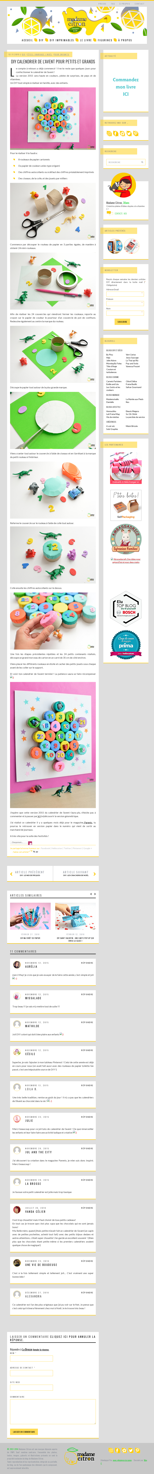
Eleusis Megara (132, 411)
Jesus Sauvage (132, 357)
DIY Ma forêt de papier (30, 938)
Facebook (45, 848)
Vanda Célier (35, 1211)
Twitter (67, 848)
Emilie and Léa (112, 384)
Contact (140, 3)
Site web (15, 1382)
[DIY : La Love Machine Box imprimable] (131, 253)
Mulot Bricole (132, 426)
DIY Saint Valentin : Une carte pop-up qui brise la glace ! (75, 939)
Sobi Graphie (112, 429)
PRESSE (102, 3)
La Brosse (33, 1184)
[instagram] (109, 136)
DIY (41, 40)
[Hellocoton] (123, 136)
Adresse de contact (22, 1367)
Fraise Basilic (131, 384)
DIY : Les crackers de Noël (76, 873)
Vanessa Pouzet (133, 366)
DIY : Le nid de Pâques (30, 873)
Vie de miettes (112, 417)
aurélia (31, 966)
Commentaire (17, 1396)
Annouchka (111, 411)
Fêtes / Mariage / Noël (39, 54)
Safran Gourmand (133, 387)
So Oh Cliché (131, 414)
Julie (29, 1121)
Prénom (124, 299)
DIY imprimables (62, 40)
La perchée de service (135, 417)
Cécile (30, 1054)
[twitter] (129, 136)
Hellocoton (57, 848)
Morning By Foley (114, 363)
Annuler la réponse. (41, 1349)
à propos (125, 3)
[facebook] (116, 136)
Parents (87, 822)
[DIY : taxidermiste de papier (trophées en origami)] (114, 253)
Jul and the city (38, 1152)
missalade (33, 998)
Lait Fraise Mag (113, 414)
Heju (108, 357)
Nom (13, 1353)
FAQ (113, 3)
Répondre (87, 963)
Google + (87, 848)
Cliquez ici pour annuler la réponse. (53, 1338)
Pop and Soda (132, 363)
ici (39, 816)
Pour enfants (61, 54)
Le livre (86, 40)
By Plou (109, 354)
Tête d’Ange (111, 366)
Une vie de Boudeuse (41, 1265)
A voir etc (110, 426)
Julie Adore (111, 360)
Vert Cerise (131, 354)
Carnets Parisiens (114, 381)
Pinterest (77, 848)
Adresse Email (124, 289)
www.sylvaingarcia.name (122, 1460)
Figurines (105, 40)
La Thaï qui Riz (132, 360)
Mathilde (32, 1026)
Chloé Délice (131, 381)
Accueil (27, 40)
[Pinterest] (136, 136)
